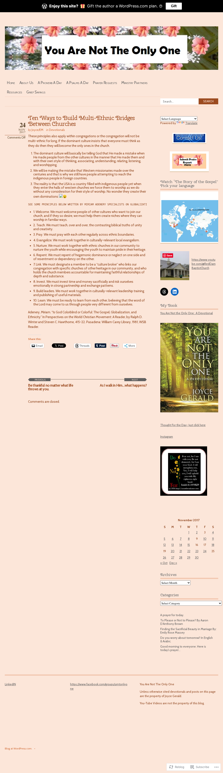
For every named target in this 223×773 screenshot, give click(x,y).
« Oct (163, 563)
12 (164, 545)
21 (180, 551)
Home (11, 82)
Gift (174, 6)
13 (172, 545)
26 (164, 557)
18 (213, 545)
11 (213, 538)
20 (172, 551)
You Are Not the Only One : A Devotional (186, 313)
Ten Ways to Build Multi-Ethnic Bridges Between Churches (81, 121)
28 (180, 557)
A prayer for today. (172, 615)
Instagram (166, 436)
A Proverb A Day (50, 82)
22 (188, 551)
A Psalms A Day (77, 82)
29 (188, 557)
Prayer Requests (105, 82)
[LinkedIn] (175, 292)
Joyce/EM (37, 130)
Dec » (173, 563)
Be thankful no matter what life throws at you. (50, 384)
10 (204, 538)
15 (189, 545)
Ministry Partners (134, 82)
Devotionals (57, 130)
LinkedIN (10, 684)
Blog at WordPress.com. (18, 748)
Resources (14, 92)
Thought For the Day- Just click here (183, 425)
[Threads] (164, 292)
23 (196, 551)
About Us (26, 82)
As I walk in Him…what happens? (123, 382)
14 (180, 545)
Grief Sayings (35, 92)
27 (172, 557)
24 (204, 551)
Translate (191, 123)
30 (197, 557)
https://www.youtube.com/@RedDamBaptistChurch (204, 264)
